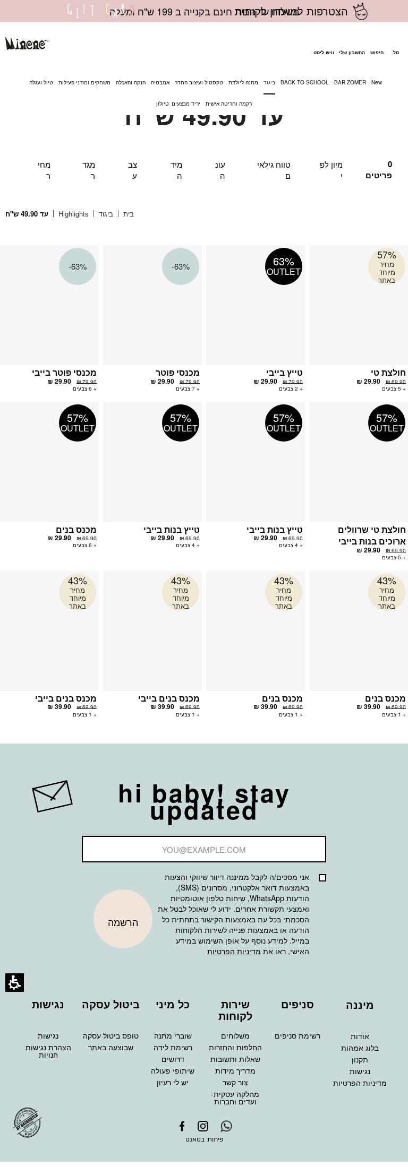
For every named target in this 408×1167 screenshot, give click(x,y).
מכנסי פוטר (178, 372)
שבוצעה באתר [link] (110, 1047)
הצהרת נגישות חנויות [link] (48, 1051)
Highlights (72, 214)
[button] (377, 45)
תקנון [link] (360, 1059)
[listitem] (358, 323)
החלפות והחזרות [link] (235, 1047)
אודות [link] (360, 1036)
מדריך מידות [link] (235, 1070)
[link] (101, 17)
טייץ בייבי (284, 372)
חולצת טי (388, 372)
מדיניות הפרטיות (234, 951)
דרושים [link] (173, 1058)
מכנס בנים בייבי (169, 698)
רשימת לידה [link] (173, 1047)
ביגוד (105, 214)
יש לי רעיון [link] (173, 1082)
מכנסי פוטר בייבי (64, 372)
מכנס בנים (76, 529)
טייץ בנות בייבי (274, 529)
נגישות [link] (48, 1035)
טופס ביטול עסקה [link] (111, 1035)
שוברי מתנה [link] (173, 1035)
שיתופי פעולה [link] (172, 1070)
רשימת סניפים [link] (297, 1035)
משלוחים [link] (235, 1035)
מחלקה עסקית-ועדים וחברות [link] (235, 1097)
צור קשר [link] (235, 1082)
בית (127, 214)
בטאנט (195, 1138)
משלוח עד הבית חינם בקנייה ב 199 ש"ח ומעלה (204, 11)
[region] (77, 214)
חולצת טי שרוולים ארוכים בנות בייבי (372, 535)
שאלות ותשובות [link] (235, 1058)
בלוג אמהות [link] (360, 1047)
